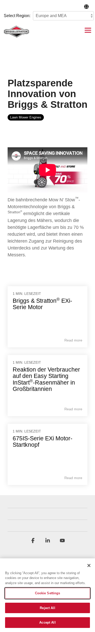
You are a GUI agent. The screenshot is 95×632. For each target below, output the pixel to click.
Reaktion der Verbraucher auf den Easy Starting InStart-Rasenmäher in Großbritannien (46, 379)
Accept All (47, 622)
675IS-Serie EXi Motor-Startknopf (42, 441)
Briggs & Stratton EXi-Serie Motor (42, 303)
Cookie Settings (47, 593)
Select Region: (17, 16)
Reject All (47, 608)
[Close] (88, 565)
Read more (73, 340)
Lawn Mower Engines (25, 117)
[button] (88, 30)
